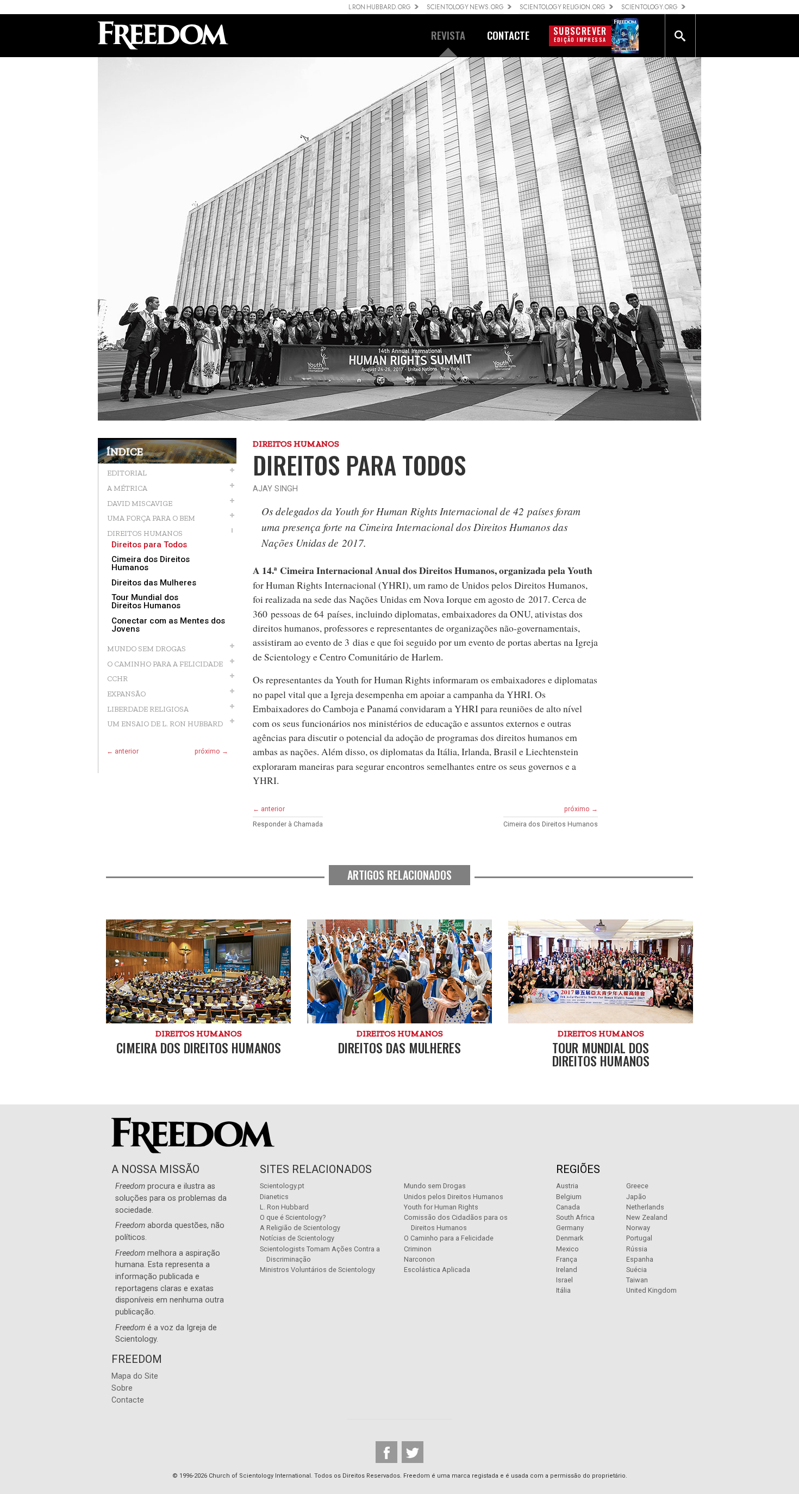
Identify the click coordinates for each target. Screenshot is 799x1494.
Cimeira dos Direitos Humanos (150, 563)
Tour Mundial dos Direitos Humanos (145, 602)
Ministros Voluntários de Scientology (317, 1269)
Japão (636, 1197)
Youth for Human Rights (441, 1207)
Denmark (569, 1238)
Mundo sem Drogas (435, 1186)
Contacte (127, 1400)
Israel (564, 1280)
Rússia (636, 1249)
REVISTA (448, 35)
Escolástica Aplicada (437, 1269)
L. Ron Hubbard (284, 1207)
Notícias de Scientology (297, 1238)
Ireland (566, 1269)
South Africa (575, 1217)
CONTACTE (508, 35)
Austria (567, 1186)
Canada (568, 1207)
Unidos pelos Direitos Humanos (453, 1197)
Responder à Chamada (288, 824)
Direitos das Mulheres (153, 583)
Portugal (639, 1238)
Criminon (418, 1249)
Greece (637, 1186)
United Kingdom (651, 1290)
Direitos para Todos (149, 545)
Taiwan (637, 1280)
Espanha (639, 1259)
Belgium (569, 1197)
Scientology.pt (282, 1186)
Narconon (419, 1259)
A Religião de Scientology (300, 1228)
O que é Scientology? (293, 1217)
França (566, 1259)
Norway (638, 1228)
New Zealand (646, 1217)
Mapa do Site (134, 1376)
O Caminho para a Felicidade (449, 1238)
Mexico (567, 1249)
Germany (570, 1228)
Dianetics (274, 1197)
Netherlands (645, 1207)
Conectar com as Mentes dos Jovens (168, 625)
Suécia (636, 1269)
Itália (563, 1290)
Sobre (122, 1388)
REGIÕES (578, 1169)
